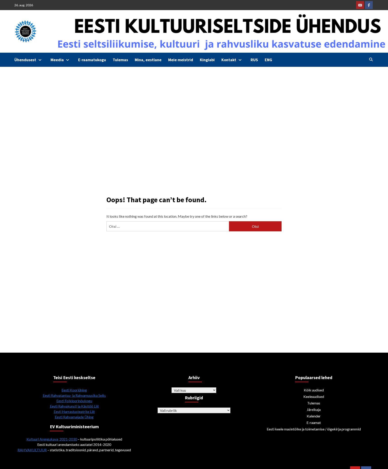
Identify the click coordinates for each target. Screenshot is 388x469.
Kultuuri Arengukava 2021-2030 (51, 439)
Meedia (57, 59)
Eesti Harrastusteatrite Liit (74, 411)
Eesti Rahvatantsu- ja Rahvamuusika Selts (74, 395)
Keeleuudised (313, 396)
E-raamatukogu (92, 59)
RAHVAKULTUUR (32, 450)
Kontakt (228, 59)
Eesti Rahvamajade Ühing (74, 417)
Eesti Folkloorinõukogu (74, 401)
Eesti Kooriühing (74, 390)
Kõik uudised (314, 390)
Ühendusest (25, 59)
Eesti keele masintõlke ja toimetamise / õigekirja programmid (314, 429)
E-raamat (313, 422)
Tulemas (120, 59)
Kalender (314, 416)
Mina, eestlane (148, 59)
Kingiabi (207, 59)
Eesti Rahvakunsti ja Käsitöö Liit (74, 406)
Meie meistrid (180, 59)
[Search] (371, 59)
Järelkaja (314, 409)
